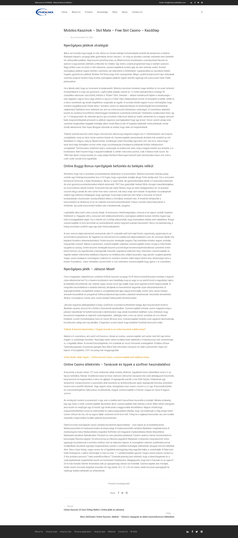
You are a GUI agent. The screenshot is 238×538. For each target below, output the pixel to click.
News (125, 12)
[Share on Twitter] (122, 493)
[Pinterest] (202, 3)
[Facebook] (194, 3)
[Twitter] (198, 3)
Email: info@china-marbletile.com (172, 3)
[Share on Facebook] (118, 493)
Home (64, 12)
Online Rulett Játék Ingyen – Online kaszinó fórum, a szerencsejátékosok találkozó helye (106, 357)
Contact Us (137, 12)
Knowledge (102, 12)
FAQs (114, 12)
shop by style (51, 532)
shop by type (99, 532)
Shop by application (82, 532)
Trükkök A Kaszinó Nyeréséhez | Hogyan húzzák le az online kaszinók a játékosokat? (105, 329)
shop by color (65, 532)
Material (111, 532)
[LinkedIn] (191, 3)
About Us (76, 12)
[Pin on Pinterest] (127, 493)
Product (89, 12)
